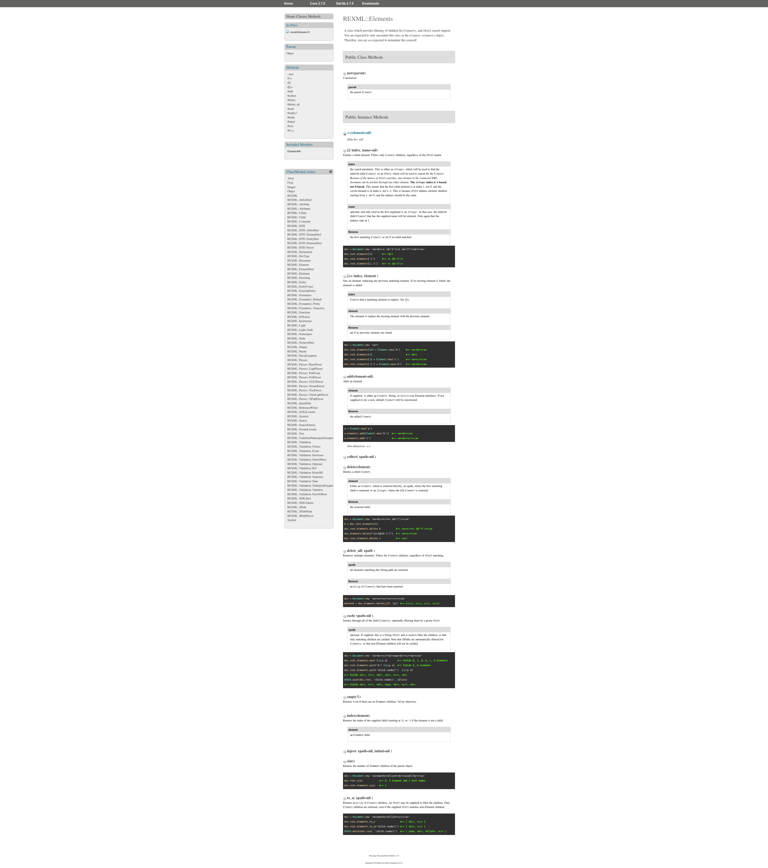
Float (290, 182)
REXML (292, 195)
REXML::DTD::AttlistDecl (303, 230)
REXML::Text (295, 433)
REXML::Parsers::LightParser (305, 368)
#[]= (289, 87)
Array (290, 178)
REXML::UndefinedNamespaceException (311, 438)
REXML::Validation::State (302, 481)
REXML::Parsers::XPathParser (305, 399)
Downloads (370, 3)
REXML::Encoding (298, 278)
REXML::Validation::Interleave (305, 455)
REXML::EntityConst (300, 286)
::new (290, 74)
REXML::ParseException (302, 355)
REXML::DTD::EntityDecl (303, 239)
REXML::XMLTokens (300, 503)
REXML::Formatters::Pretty (303, 304)
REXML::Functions (298, 312)
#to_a (290, 130)
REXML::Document (299, 260)
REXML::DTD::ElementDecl (304, 234)
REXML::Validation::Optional (304, 464)
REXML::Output (297, 347)
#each (290, 109)
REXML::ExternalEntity (301, 291)
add (361, 139)
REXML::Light (296, 325)
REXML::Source (297, 420)
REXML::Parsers (297, 360)
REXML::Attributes (299, 208)
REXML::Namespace (299, 334)
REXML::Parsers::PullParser (304, 377)
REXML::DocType (298, 256)
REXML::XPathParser (300, 516)
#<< (289, 78)
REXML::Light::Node (300, 330)
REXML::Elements (298, 273)
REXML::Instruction (299, 321)
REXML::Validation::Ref (302, 468)
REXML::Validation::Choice (303, 446)
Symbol (291, 520)
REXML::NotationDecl (300, 342)
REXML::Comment (298, 221)
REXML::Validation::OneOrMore (306, 459)
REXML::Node (296, 338)
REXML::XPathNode (299, 511)
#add (290, 91)
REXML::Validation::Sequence (305, 477)
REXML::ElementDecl (300, 269)
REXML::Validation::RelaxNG (305, 472)
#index (291, 117)
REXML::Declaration (299, 252)
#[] (289, 82)
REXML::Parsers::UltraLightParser (307, 394)
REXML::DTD (296, 226)
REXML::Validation (299, 442)
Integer (291, 187)
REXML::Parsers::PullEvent (303, 373)
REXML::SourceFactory (301, 425)
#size (290, 126)
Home (288, 3)
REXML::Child (296, 217)
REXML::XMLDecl (299, 498)
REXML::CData (296, 213)
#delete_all (293, 104)
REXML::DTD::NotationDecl (304, 243)
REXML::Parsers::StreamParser (305, 386)
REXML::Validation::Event (303, 451)
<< (368, 446)
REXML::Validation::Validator (305, 490)
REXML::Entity (296, 282)
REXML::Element (298, 265)
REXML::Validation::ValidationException (311, 485)
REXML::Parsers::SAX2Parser (305, 381)
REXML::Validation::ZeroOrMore (307, 494)
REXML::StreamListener (302, 429)
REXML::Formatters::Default (304, 299)
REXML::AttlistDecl (299, 200)
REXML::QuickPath (299, 403)
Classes (301, 16)
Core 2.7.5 (317, 3)
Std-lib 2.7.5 (345, 3)
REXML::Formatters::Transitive (305, 308)
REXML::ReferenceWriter (302, 407)
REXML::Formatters (299, 295)
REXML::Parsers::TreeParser (304, 390)
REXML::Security (298, 416)
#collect (291, 96)
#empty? (292, 113)
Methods (314, 16)
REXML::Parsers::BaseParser (304, 364)
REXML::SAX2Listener (301, 412)
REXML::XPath (296, 507)
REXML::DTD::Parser (300, 247)
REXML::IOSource (298, 317)
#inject (291, 121)
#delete (291, 100)
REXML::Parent (296, 351)
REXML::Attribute (298, 204)
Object (290, 53)
